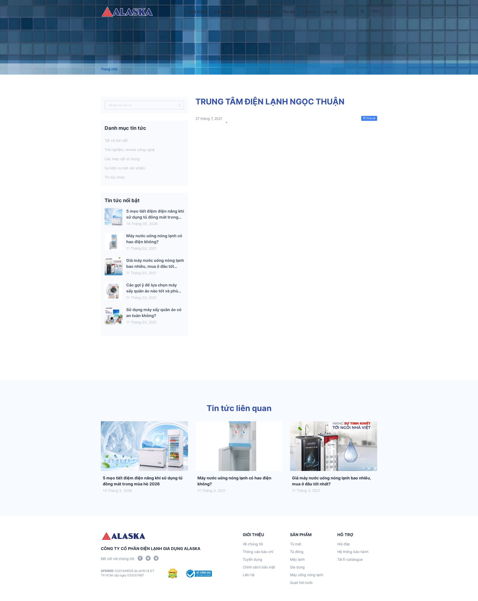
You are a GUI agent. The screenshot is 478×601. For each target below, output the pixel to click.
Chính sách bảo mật (259, 567)
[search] (180, 105)
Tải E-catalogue (350, 559)
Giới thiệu (197, 11)
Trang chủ (109, 69)
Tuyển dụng (252, 559)
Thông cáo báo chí (258, 552)
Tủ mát (295, 544)
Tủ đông (296, 552)
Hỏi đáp (343, 544)
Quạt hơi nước (301, 582)
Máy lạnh (297, 559)
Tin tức (309, 11)
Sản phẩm (223, 11)
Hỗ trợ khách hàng (258, 11)
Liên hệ (330, 11)
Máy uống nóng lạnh (306, 575)
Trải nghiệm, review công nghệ (130, 149)
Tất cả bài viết (116, 140)
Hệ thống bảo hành (352, 552)
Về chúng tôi (253, 544)
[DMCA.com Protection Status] (172, 574)
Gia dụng (297, 567)
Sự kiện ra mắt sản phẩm (125, 168)
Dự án (289, 11)
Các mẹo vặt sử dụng (122, 159)
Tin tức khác (115, 177)
